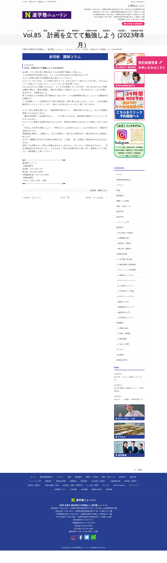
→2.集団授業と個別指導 (126, 264)
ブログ (77, 49)
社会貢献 (120, 354)
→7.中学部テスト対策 (125, 291)
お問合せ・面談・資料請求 (73, 485)
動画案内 (120, 195)
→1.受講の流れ (123, 328)
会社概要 (84, 489)
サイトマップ (134, 485)
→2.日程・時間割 (123, 333)
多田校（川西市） (131, 481)
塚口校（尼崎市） (34, 485)
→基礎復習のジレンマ (125, 307)
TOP (139, 469)
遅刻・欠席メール (124, 206)
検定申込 (120, 211)
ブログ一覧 (65, 197)
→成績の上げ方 (123, 301)
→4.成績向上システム (125, 275)
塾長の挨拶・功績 (52, 485)
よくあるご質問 (123, 344)
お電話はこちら (136, 5)
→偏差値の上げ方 (124, 312)
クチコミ (120, 185)
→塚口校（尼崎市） (125, 248)
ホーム (119, 174)
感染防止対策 (122, 360)
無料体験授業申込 (124, 180)
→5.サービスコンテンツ (126, 280)
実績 (118, 190)
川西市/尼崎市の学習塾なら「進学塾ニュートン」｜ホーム (47, 49)
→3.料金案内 (122, 339)
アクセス (120, 349)
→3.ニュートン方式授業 (126, 270)
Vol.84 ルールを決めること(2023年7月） (96, 197)
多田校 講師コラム (98, 190)
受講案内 (120, 323)
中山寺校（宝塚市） (98, 481)
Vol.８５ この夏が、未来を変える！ (129, 399)
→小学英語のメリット (125, 317)
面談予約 (120, 217)
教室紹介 (120, 227)
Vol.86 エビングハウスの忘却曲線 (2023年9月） (34, 197)
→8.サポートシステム (125, 296)
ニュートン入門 (123, 222)
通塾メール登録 (123, 201)
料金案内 (84, 481)
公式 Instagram (119, 485)
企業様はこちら (60, 489)
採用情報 (109, 489)
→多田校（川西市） (125, 243)
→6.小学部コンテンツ (125, 286)
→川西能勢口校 (123, 238)
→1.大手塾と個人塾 (124, 259)
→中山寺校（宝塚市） (125, 233)
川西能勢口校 (115, 481)
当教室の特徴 (122, 254)
